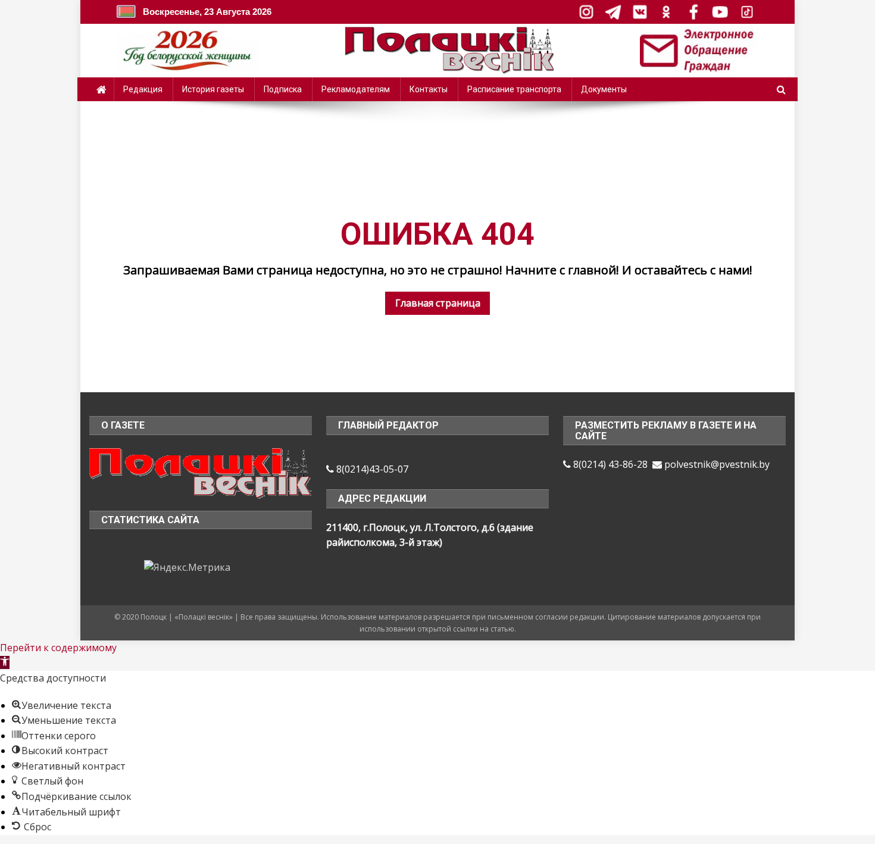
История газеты (213, 89)
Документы (604, 89)
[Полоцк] (200, 472)
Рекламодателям (355, 89)
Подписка (283, 89)
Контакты (429, 89)
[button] (5, 662)
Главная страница (437, 303)
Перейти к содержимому (58, 647)
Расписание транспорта (514, 89)
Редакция (142, 89)
